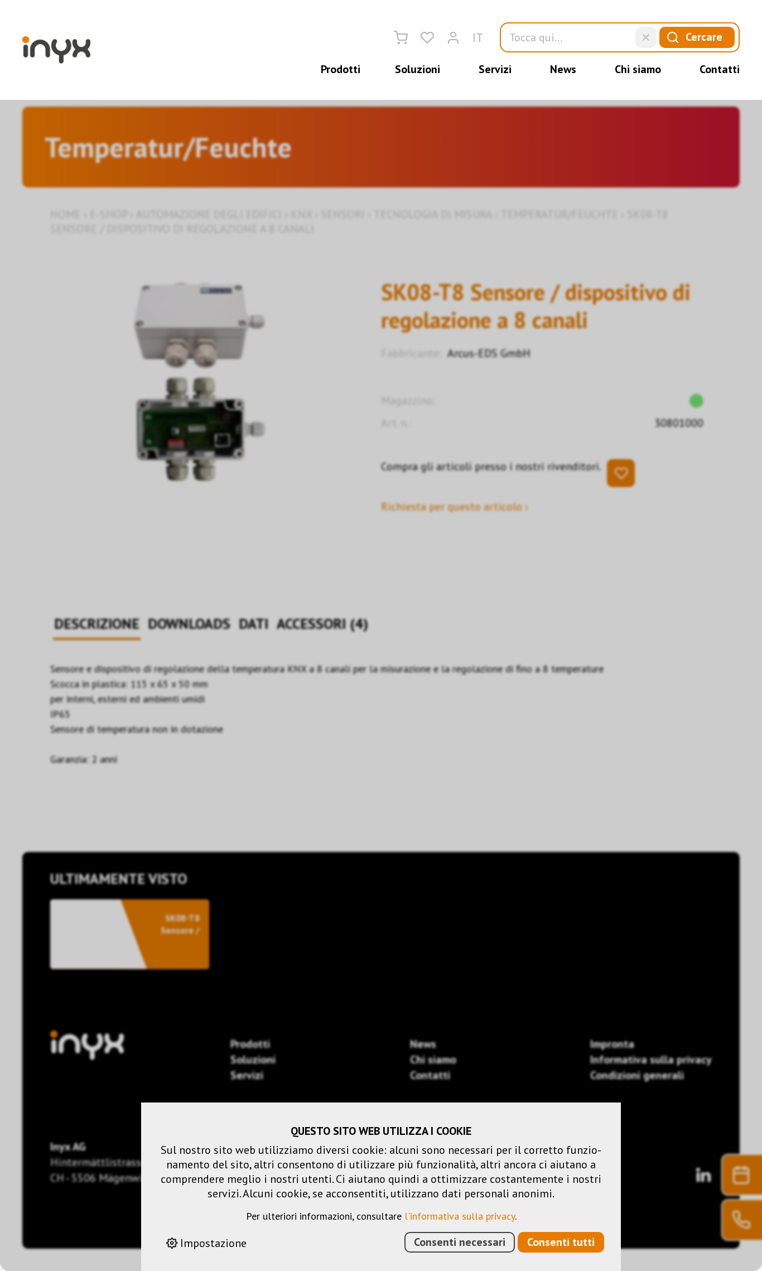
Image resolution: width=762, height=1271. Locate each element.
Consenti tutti (561, 1242)
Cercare (704, 37)
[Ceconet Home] (56, 50)
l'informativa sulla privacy (459, 1216)
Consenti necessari (459, 1242)
